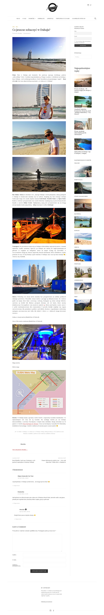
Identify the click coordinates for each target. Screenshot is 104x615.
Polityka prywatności (46, 601)
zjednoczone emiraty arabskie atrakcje (44, 433)
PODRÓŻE (31, 18)
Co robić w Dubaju (22, 431)
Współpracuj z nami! (63, 18)
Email (75, 36)
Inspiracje (41, 18)
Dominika (21, 492)
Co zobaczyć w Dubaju (33, 431)
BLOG (18, 18)
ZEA (17, 26)
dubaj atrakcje (49, 431)
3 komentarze (27, 33)
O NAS (24, 18)
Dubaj (42, 431)
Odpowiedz (17, 485)
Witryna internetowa (16, 565)
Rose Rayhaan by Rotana (30, 424)
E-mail (14, 560)
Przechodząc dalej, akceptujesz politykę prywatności (82, 42)
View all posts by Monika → (20, 449)
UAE (54, 431)
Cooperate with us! (78, 18)
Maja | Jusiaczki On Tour (26, 476)
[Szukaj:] (95, 18)
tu (40, 77)
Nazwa (14, 554)
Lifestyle (50, 18)
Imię (75, 31)
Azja (13, 26)
